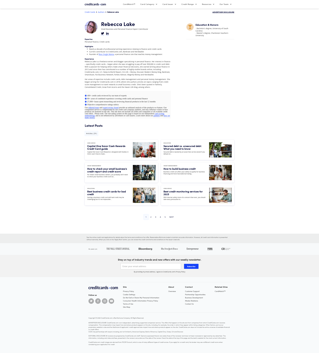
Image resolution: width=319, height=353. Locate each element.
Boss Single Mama (106, 54)
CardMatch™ (129, 4)
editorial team (93, 108)
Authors (101, 12)
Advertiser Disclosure (223, 12)
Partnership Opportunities (195, 294)
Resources (206, 4)
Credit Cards (90, 12)
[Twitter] (91, 301)
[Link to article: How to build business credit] (220, 172)
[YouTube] (111, 301)
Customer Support (192, 291)
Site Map (126, 307)
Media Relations (191, 301)
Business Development (194, 297)
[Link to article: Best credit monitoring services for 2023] (220, 195)
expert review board (111, 108)
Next (171, 217)
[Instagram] (104, 301)
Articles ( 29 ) (91, 133)
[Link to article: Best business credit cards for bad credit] (144, 195)
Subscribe (191, 266)
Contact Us (189, 304)
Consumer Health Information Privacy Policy (140, 301)
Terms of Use (128, 304)
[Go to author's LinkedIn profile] (107, 33)
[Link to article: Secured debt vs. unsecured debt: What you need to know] (220, 149)
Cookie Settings (129, 294)
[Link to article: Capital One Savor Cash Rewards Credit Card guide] (144, 149)
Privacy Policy (180, 272)
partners (157, 116)
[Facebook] (98, 301)
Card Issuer (167, 4)
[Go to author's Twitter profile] (102, 33)
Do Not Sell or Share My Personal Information (141, 297)
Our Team (224, 4)
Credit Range (187, 4)
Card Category (147, 4)
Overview (172, 291)
